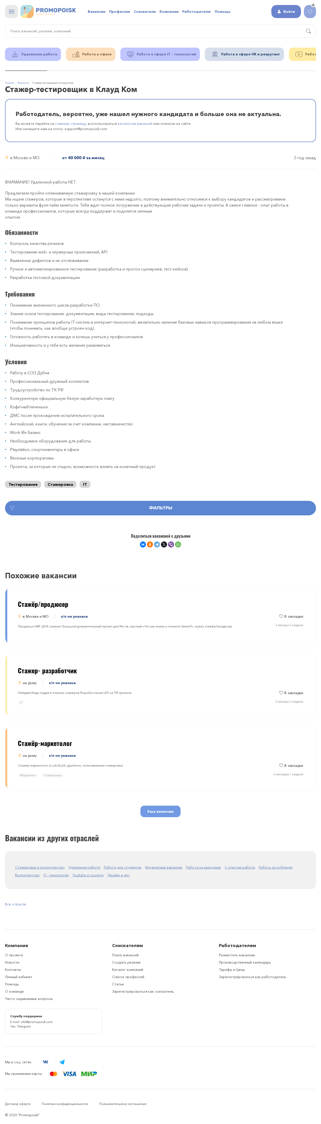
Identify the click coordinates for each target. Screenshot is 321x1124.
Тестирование (23, 484)
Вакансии (96, 11)
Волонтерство (27, 875)
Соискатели (145, 11)
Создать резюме (126, 962)
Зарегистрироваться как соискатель (143, 991)
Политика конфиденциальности (65, 1104)
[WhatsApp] (178, 544)
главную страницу (70, 123)
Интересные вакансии (163, 867)
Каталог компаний (127, 969)
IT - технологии (56, 875)
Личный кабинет (18, 977)
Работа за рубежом (275, 867)
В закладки (293, 616)
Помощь (12, 984)
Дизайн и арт (118, 875)
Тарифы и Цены (232, 969)
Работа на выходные (203, 867)
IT (85, 484)
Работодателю (196, 11)
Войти (289, 11)
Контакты (13, 969)
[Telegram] (157, 544)
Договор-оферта (18, 1104)
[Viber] (171, 544)
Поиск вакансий (125, 955)
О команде (14, 991)
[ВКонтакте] (143, 544)
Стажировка (60, 484)
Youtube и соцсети (88, 875)
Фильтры (160, 508)
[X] (164, 544)
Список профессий (128, 977)
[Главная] (48, 11)
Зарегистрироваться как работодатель (252, 977)
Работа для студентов (122, 867)
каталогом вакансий (135, 123)
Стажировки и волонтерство (40, 867)
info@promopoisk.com (37, 1022)
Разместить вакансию (237, 955)
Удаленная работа (84, 867)
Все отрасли (15, 904)
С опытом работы (240, 867)
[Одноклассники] (150, 544)
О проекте (14, 955)
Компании (169, 11)
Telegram (24, 1026)
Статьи (118, 984)
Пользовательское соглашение (122, 1104)
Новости (12, 962)
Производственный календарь (245, 962)
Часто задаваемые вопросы (29, 998)
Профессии (119, 11)
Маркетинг (28, 775)
